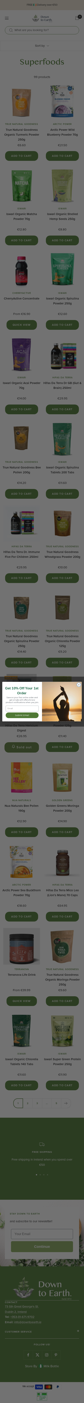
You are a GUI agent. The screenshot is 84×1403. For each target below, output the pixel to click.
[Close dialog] (79, 685)
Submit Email (22, 715)
